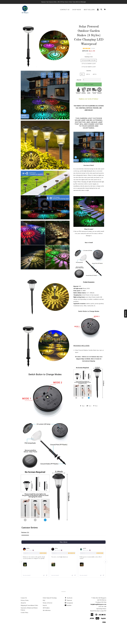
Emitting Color (89, 57)
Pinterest (69, 600)
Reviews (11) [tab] (25, 532)
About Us (23, 603)
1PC (82, 74)
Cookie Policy (24, 612)
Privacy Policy (25, 600)
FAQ (44, 600)
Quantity (88, 70)
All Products (46, 608)
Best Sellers (89, 9)
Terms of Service (47, 603)
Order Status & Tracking (50, 598)
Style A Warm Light (89, 63)
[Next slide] (105, 561)
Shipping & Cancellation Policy (29, 605)
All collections (47, 610)
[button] (89, 49)
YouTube (69, 605)
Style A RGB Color (89, 60)
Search (45, 605)
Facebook (69, 598)
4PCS (94, 74)
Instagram (70, 603)
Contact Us (64, 9)
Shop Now (76, 9)
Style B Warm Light (89, 66)
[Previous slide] (21, 561)
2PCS (88, 74)
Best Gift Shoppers (101, 598)
